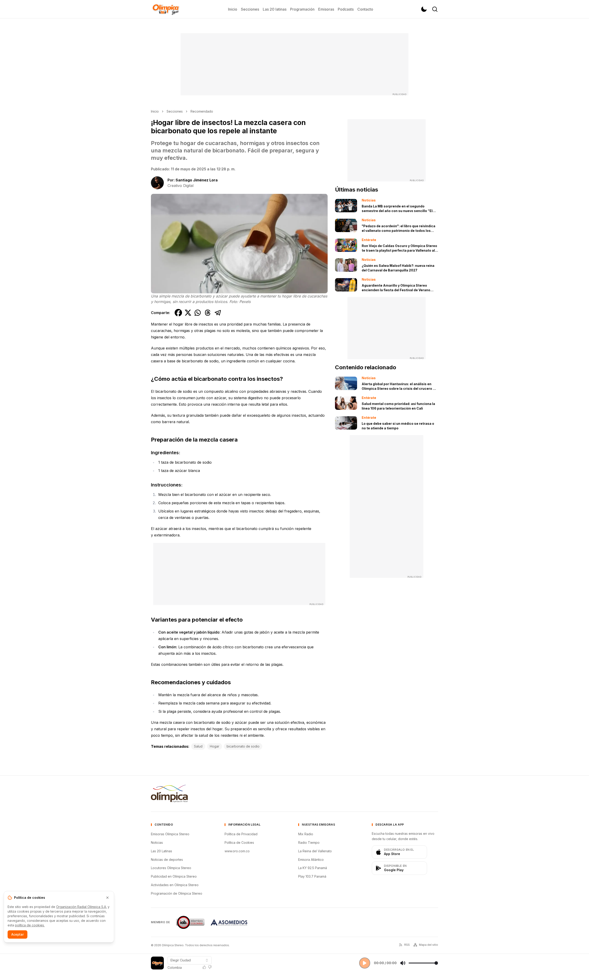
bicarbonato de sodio (243, 746)
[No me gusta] (210, 967)
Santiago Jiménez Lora (197, 180)
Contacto (365, 9)
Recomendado (202, 111)
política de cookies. (30, 925)
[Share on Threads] (207, 312)
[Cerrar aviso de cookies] (107, 897)
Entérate (369, 240)
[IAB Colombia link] (190, 922)
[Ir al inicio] (165, 9)
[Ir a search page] (435, 9)
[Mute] (403, 963)
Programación (302, 9)
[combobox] (189, 960)
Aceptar (17, 934)
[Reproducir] (364, 963)
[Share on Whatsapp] (197, 312)
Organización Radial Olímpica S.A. (81, 907)
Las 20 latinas (274, 9)
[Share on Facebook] (178, 312)
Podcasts (346, 9)
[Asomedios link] (229, 922)
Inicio (232, 9)
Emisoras (326, 9)
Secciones (250, 9)
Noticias (369, 200)
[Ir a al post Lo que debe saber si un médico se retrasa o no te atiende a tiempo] (346, 423)
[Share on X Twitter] (188, 312)
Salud (198, 746)
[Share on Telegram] (218, 312)
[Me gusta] (204, 967)
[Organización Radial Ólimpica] (169, 793)
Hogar (214, 746)
